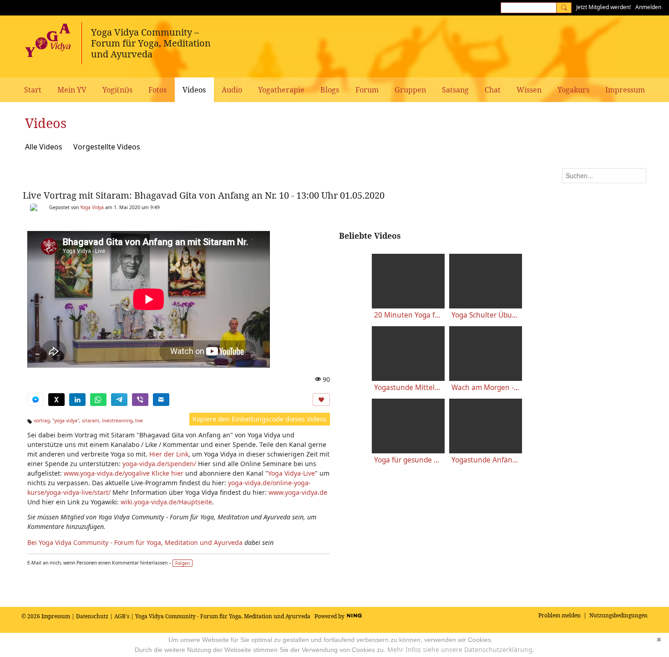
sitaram (90, 420)
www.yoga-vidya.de (298, 492)
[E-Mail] (161, 399)
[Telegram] (119, 399)
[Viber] (140, 399)
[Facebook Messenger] (35, 399)
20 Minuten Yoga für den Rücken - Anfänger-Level (408, 315)
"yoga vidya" (65, 420)
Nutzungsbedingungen (618, 615)
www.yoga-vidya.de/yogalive (107, 473)
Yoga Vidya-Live (291, 473)
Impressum (55, 616)
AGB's (121, 616)
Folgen (182, 563)
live (139, 420)
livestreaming (117, 420)
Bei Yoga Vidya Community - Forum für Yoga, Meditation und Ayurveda (135, 542)
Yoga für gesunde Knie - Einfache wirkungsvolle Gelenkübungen (408, 460)
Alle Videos (43, 147)
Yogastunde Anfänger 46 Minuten (485, 460)
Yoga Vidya (92, 207)
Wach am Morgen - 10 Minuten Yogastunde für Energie (485, 387)
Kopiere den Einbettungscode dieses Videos (260, 419)
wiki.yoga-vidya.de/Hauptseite (166, 502)
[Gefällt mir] (321, 399)
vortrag (42, 420)
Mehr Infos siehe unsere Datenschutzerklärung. (460, 649)
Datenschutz (92, 616)
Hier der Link (168, 454)
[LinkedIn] (77, 399)
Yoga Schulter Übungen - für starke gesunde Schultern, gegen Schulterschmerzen (485, 315)
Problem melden (559, 615)
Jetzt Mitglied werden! (603, 7)
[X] (56, 399)
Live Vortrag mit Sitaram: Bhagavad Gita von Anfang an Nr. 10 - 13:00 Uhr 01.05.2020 (204, 195)
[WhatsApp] (98, 399)
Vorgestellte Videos (106, 147)
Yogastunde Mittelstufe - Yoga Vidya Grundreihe (408, 387)
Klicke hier (167, 473)
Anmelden (648, 7)
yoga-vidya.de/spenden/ (159, 463)
